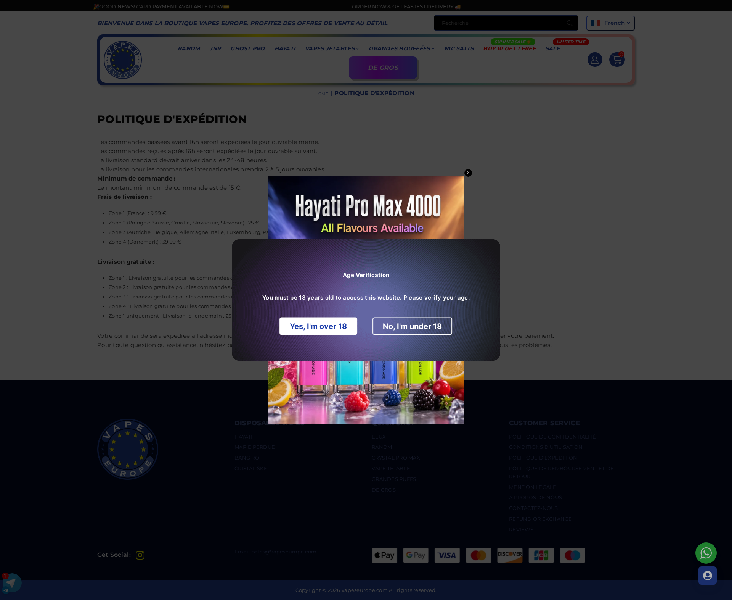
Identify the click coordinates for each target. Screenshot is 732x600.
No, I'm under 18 (412, 326)
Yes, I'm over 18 (318, 326)
